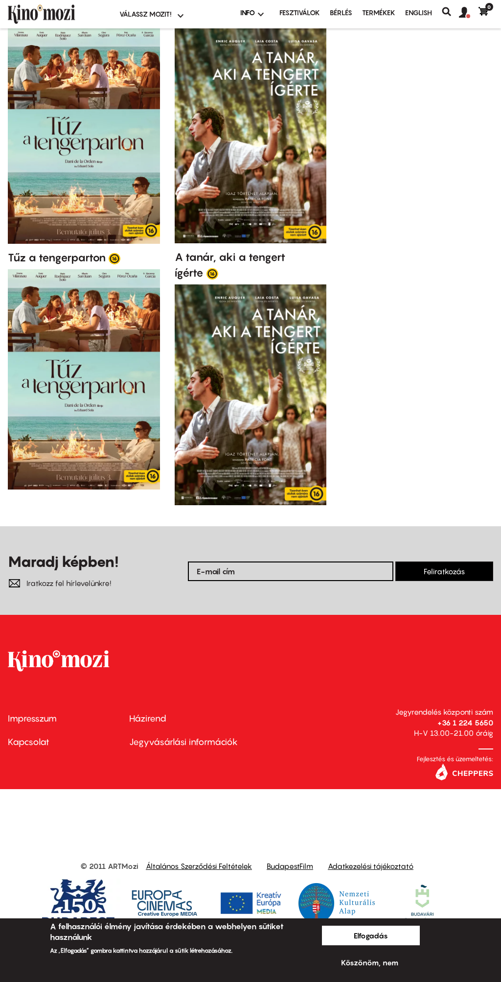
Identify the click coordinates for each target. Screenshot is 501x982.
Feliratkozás (444, 571)
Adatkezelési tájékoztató (370, 866)
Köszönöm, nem (369, 962)
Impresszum (32, 718)
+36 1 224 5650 (465, 722)
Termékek (378, 12)
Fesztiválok (299, 12)
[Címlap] (58, 14)
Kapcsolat (28, 742)
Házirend (147, 718)
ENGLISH (418, 12)
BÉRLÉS (341, 12)
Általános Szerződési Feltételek (199, 866)
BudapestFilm (290, 866)
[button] (468, 12)
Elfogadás (371, 935)
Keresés (450, 12)
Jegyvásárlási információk (183, 742)
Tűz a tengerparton (57, 257)
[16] (114, 258)
